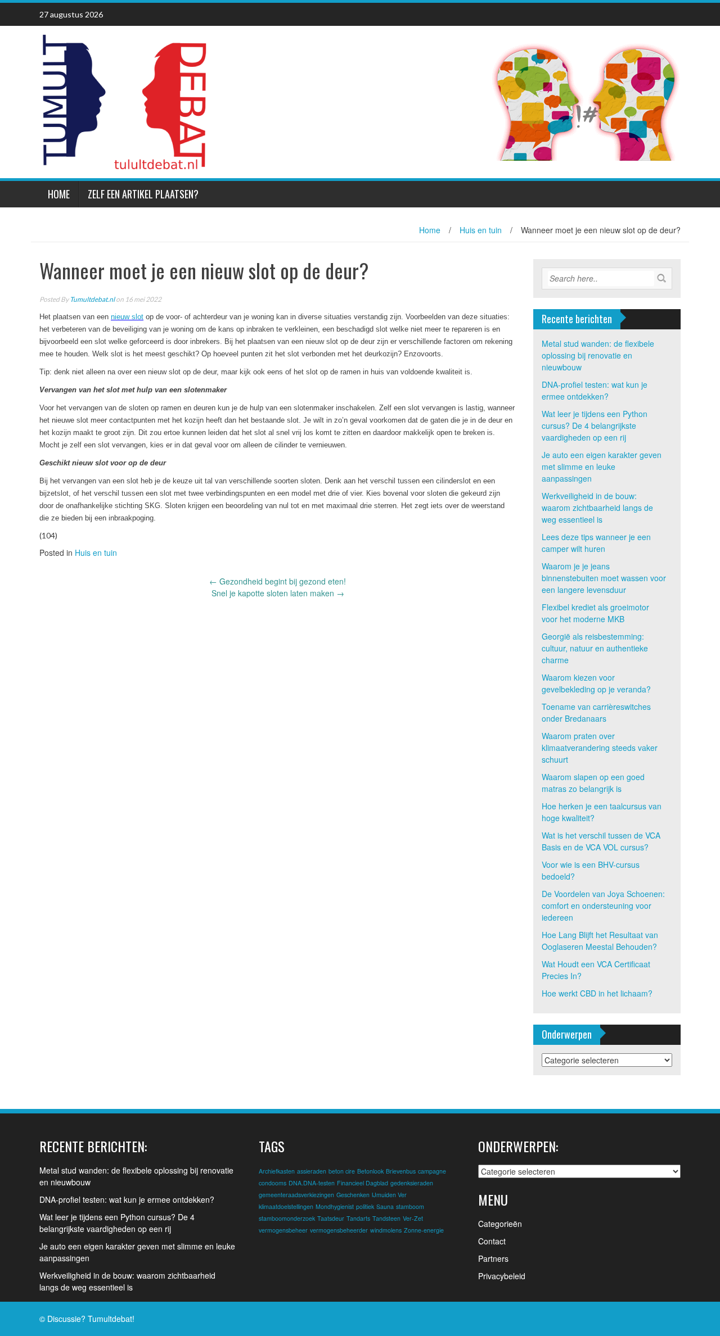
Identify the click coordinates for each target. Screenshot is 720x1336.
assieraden (311, 1171)
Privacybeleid (501, 1275)
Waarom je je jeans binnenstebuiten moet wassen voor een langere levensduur (604, 577)
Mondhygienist (335, 1206)
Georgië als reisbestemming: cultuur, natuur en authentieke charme (595, 648)
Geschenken (353, 1194)
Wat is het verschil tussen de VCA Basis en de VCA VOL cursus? (601, 841)
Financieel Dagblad (362, 1183)
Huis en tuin (481, 230)
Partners (493, 1258)
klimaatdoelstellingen (286, 1206)
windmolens (386, 1230)
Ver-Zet (413, 1218)
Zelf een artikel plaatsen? (143, 194)
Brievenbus (401, 1171)
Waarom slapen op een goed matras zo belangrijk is (593, 782)
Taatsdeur (330, 1218)
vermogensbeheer (283, 1230)
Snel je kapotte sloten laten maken (278, 593)
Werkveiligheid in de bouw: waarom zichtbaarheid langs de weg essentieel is (597, 507)
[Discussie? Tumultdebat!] (123, 100)
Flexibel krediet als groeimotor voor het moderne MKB (595, 612)
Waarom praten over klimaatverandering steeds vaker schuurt (600, 747)
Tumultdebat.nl (92, 299)
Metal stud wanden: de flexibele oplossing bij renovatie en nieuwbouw (598, 355)
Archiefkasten (277, 1171)
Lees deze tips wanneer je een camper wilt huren (596, 542)
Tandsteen (386, 1218)
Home (59, 194)
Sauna (385, 1206)
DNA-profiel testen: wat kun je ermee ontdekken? (594, 390)
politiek (365, 1206)
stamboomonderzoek (287, 1218)
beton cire (341, 1171)
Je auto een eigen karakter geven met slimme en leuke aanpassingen (602, 466)
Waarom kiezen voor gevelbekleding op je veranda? (596, 683)
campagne (432, 1171)
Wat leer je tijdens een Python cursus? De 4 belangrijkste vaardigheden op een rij (594, 425)
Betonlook (370, 1171)
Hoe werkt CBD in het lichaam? (597, 993)
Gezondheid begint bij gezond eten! (277, 581)
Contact (492, 1241)
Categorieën (500, 1223)
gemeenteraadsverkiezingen (296, 1194)
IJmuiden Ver (389, 1194)
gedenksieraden (411, 1183)
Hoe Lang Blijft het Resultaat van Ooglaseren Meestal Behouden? (600, 940)
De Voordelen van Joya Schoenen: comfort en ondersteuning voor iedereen (603, 905)
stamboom (410, 1206)
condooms (272, 1183)
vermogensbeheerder (339, 1230)
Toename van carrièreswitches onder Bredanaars (596, 712)
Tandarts (358, 1218)
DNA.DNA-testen (312, 1183)
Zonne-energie (424, 1230)
